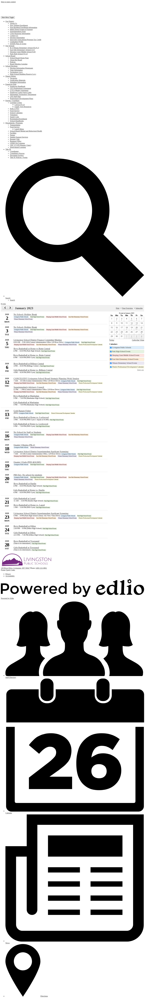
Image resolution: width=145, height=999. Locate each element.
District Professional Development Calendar (128, 367)
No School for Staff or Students (27, 432)
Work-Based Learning (18, 147)
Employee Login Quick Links (20, 92)
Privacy (8, 574)
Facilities (13, 133)
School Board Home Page (19, 58)
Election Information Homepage (21, 68)
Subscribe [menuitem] (139, 308)
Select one (140, 370)
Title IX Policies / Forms (18, 157)
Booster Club (14, 139)
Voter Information (16, 70)
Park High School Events (121, 351)
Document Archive (17, 155)
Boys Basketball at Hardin (25, 483)
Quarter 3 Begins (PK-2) (24, 445)
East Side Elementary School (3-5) (22, 50)
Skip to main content (8, 2)
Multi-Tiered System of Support (21, 29)
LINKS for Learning (17, 143)
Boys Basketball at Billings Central (29, 363)
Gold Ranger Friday (22, 411)
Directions (44, 996)
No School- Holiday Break (25, 314)
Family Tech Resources (22, 107)
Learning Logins (16, 103)
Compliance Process (17, 153)
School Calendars (16, 113)
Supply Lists (14, 117)
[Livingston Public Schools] (24, 15)
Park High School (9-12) (19, 54)
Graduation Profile (16, 42)
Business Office (15, 141)
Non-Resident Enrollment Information (23, 27)
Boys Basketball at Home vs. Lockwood (31, 417)
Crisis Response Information (20, 34)
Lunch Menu (19, 129)
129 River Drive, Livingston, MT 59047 (15, 568)
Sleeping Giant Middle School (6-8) (23, 52)
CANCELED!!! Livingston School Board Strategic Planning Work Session (46, 378)
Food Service (14, 111)
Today (111, 340)
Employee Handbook (17, 86)
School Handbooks (17, 121)
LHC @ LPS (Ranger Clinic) (20, 145)
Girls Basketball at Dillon (24, 532)
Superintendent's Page (18, 31)
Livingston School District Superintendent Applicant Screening (41, 451)
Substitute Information (18, 82)
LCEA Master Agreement (19, 90)
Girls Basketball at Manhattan (26, 402)
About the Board (16, 60)
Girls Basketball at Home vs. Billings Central (33, 370)
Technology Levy (16, 72)
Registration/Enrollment (18, 119)
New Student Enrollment (19, 25)
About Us (13, 23)
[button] (9, 21)
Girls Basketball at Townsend (26, 547)
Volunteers (14, 115)
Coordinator (14, 151)
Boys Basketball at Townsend (26, 541)
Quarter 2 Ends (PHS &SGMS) (27, 462)
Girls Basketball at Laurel (24, 498)
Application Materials (17, 80)
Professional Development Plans (21, 99)
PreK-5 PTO (14, 109)
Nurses (12, 135)
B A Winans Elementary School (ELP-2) (24, 48)
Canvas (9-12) (19, 105)
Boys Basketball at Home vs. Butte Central (31, 355)
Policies (13, 62)
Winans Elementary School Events (124, 363)
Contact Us (14, 36)
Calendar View (138, 340)
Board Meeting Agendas (18, 64)
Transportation (15, 125)
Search (12, 300)
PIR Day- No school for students (28, 475)
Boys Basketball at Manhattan (26, 396)
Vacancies (13, 78)
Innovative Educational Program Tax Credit (25, 40)
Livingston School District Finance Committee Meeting (38, 340)
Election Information (17, 38)
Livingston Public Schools (121, 347)
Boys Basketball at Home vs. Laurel (29, 505)
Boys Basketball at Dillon (25, 526)
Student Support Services (19, 137)
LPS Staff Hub (15, 96)
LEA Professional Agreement (20, 88)
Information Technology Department (23, 94)
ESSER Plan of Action (18, 44)
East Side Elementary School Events (125, 359)
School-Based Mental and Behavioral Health (26, 131)
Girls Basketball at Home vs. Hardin (29, 490)
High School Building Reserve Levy (23, 74)
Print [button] (117, 308)
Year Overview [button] (127, 308)
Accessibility (10, 576)
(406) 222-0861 (41, 568)
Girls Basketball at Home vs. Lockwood (30, 424)
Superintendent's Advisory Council (29, 387)
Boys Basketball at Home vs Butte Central (32, 348)
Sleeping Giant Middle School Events (125, 355)
